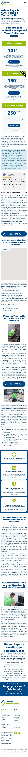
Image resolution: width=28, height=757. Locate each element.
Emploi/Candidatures (6, 724)
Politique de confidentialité (17, 751)
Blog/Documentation (6, 726)
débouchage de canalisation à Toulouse (16, 655)
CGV (25, 751)
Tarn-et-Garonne (5, 715)
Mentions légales (6, 751)
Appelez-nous (14, 62)
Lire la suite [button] (6, 188)
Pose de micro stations (6, 732)
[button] (26, 181)
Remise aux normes (6, 743)
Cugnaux (24, 286)
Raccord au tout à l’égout (7, 738)
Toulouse (3, 286)
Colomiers (8, 286)
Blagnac (3, 287)
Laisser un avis (8, 310)
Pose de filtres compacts (7, 734)
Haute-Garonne (5, 714)
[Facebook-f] (15, 733)
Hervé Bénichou (11, 174)
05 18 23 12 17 (8, 307)
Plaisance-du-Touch (16, 286)
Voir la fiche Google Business (11, 308)
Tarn (2, 717)
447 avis (25, 192)
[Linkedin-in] (19, 733)
